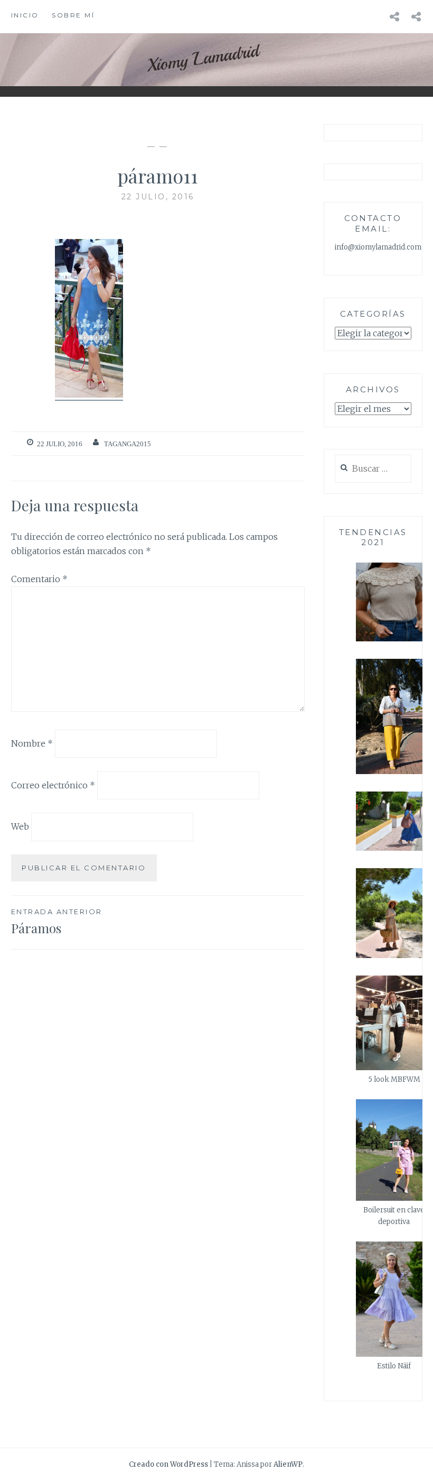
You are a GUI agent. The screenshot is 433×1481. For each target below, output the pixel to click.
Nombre (32, 743)
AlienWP (288, 1464)
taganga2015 (127, 443)
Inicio (25, 15)
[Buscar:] (373, 469)
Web (20, 826)
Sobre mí (73, 15)
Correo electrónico (53, 784)
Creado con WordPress (168, 1464)
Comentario (39, 579)
